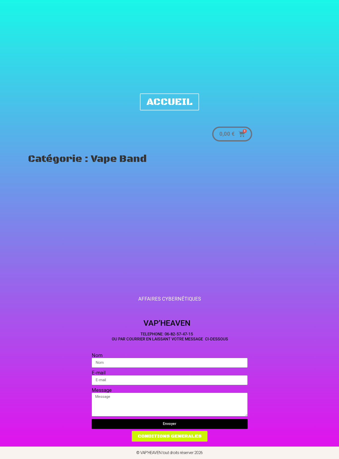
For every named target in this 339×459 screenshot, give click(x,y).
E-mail (98, 372)
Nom (97, 355)
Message (102, 390)
